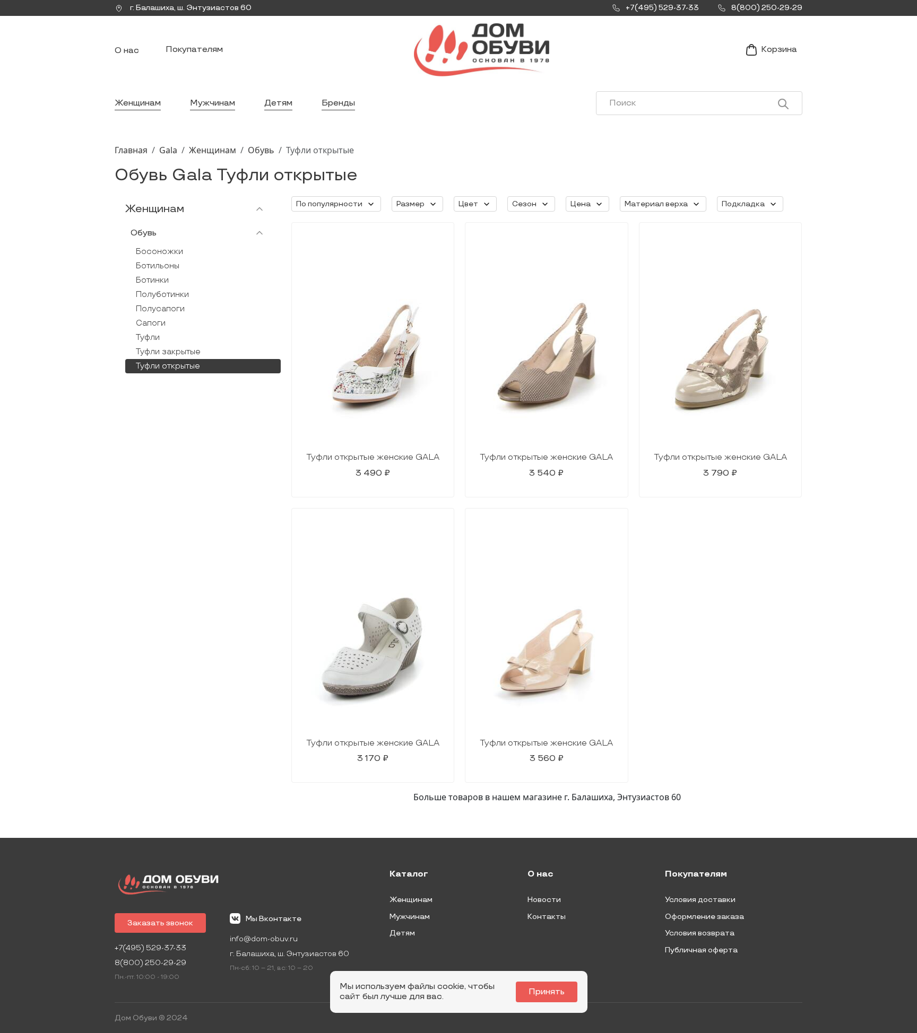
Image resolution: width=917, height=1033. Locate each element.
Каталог (409, 874)
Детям (278, 103)
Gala (168, 150)
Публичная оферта (701, 950)
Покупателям (194, 50)
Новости (544, 900)
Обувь (261, 150)
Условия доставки (700, 900)
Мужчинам (212, 103)
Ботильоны (157, 265)
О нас (127, 51)
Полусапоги (160, 308)
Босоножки (159, 251)
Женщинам (138, 103)
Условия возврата (699, 933)
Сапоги (151, 323)
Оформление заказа (704, 917)
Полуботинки (162, 294)
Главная (131, 150)
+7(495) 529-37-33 (150, 947)
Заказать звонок (160, 922)
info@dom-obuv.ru (264, 938)
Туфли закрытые (168, 351)
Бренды (338, 103)
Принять (547, 992)
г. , (190, 7)
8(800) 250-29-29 (150, 962)
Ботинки (152, 280)
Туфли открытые (168, 366)
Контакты (546, 917)
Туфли (148, 337)
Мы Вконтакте (273, 918)
